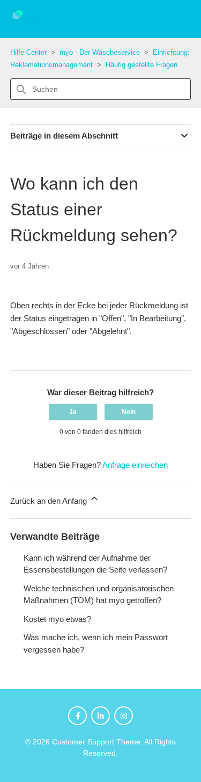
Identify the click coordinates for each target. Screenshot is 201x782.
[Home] (25, 22)
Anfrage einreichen (135, 464)
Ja (73, 412)
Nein (129, 412)
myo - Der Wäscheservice (99, 52)
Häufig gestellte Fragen (141, 65)
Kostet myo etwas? (57, 619)
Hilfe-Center (28, 52)
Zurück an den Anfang (49, 500)
